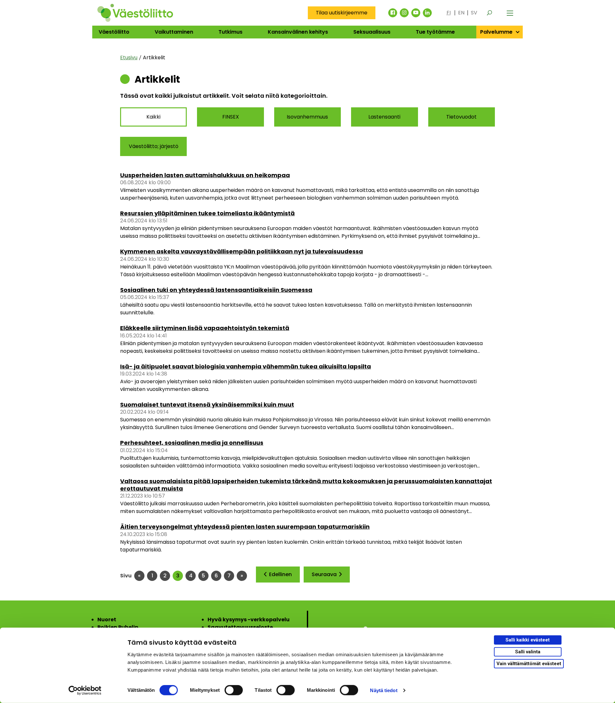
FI (449, 12)
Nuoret (106, 619)
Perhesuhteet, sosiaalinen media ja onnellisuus (191, 443)
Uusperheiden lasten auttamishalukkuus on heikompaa (205, 175)
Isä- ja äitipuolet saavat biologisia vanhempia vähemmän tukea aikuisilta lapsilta (245, 366)
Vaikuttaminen (174, 32)
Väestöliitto (114, 32)
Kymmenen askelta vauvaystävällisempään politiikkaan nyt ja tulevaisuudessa (241, 251)
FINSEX (230, 116)
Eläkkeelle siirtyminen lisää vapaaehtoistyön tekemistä (204, 328)
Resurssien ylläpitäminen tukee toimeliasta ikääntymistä (207, 213)
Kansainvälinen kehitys (298, 32)
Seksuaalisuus (371, 32)
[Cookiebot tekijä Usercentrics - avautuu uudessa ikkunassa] (85, 690)
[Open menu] (510, 13)
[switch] (234, 690)
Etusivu (128, 57)
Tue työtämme (435, 32)
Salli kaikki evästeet (527, 640)
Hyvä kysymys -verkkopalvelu (249, 619)
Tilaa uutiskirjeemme (341, 12)
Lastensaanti (384, 116)
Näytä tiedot (383, 690)
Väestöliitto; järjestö (153, 146)
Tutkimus (230, 32)
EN (461, 12)
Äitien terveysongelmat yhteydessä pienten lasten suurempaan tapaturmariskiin (245, 527)
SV (474, 12)
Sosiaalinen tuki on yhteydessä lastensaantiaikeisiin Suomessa (216, 290)
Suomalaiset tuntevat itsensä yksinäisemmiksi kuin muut (207, 405)
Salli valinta (527, 652)
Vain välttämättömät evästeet (528, 663)
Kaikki (153, 116)
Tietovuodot (461, 116)
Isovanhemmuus (307, 116)
